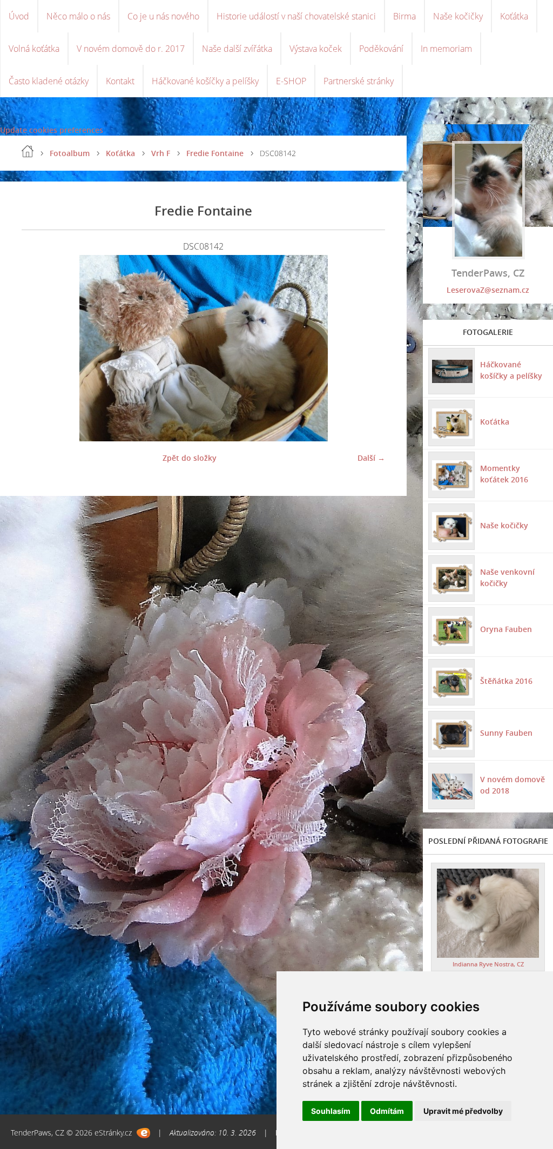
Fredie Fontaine (215, 153)
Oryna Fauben (506, 629)
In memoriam (446, 49)
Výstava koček (315, 49)
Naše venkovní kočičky (507, 577)
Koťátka (514, 16)
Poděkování (381, 49)
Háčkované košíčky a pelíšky (205, 81)
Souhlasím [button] (330, 1111)
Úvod (19, 16)
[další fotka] (367, 348)
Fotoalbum (70, 153)
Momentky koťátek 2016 (504, 474)
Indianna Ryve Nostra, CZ (488, 964)
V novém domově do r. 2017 (131, 49)
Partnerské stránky (358, 81)
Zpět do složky (190, 458)
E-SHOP (291, 81)
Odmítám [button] (387, 1111)
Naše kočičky (458, 16)
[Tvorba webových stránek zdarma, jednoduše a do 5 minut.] (143, 1133)
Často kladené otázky (49, 81)
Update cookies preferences (51, 130)
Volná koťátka (34, 49)
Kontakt (120, 81)
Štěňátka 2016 (506, 681)
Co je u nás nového (163, 16)
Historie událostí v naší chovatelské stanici (296, 16)
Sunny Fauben (506, 733)
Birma (404, 16)
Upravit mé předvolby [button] (463, 1111)
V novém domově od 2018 (512, 785)
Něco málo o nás (78, 16)
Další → (371, 458)
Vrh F (160, 153)
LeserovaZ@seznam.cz (488, 290)
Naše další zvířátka (237, 49)
